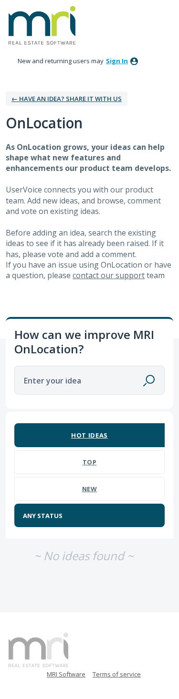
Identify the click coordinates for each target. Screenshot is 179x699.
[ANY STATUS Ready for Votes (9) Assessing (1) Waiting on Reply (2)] (90, 515)
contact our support (109, 275)
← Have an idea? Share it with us (66, 98)
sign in (117, 60)
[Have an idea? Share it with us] (42, 25)
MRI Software (66, 674)
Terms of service (117, 674)
